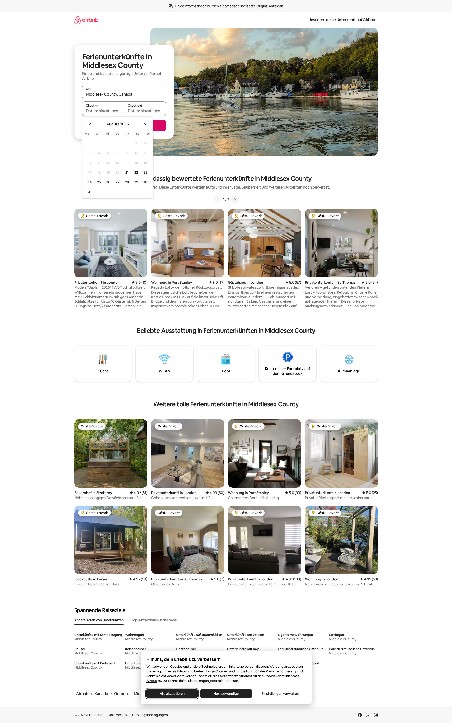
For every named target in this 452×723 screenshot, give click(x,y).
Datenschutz (118, 715)
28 (127, 182)
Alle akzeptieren (171, 693)
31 (89, 192)
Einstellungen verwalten (280, 693)
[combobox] (124, 94)
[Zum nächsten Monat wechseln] (145, 124)
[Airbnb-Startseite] (86, 19)
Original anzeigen (269, 6)
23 (145, 172)
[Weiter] (235, 199)
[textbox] (103, 111)
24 (90, 182)
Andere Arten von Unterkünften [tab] (99, 620)
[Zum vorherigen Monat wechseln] (90, 124)
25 (99, 182)
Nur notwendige (226, 693)
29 (136, 182)
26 (108, 182)
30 (145, 182)
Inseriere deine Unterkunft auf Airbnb (342, 19)
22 (136, 172)
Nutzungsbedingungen (150, 715)
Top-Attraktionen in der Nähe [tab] (154, 620)
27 (117, 182)
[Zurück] (217, 199)
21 (127, 172)
